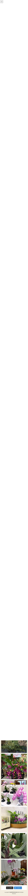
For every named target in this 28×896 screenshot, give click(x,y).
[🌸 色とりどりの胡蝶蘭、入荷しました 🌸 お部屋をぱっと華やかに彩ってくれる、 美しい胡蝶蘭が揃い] (14, 872)
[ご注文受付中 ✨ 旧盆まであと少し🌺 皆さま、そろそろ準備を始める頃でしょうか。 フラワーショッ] (14, 793)
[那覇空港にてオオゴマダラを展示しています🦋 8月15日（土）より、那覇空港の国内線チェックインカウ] (14, 819)
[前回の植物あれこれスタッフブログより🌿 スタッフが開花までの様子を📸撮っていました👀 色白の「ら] (14, 846)
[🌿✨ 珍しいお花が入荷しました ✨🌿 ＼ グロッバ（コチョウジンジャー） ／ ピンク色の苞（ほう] (14, 766)
